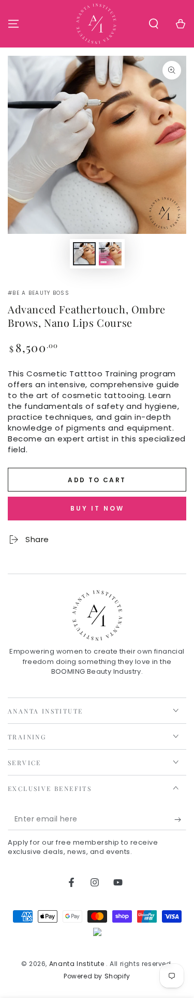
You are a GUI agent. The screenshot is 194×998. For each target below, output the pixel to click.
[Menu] (13, 24)
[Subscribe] (180, 820)
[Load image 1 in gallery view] (84, 253)
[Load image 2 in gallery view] (110, 253)
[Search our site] (153, 24)
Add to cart (97, 480)
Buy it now (97, 508)
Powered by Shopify (97, 976)
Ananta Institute (77, 963)
